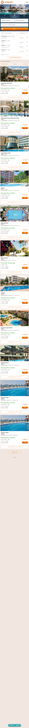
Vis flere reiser (15, 452)
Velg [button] (27, 37)
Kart (19, 725)
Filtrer (12, 725)
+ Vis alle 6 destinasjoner (14, 57)
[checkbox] (2, 67)
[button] (8, 20)
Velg (25, 92)
